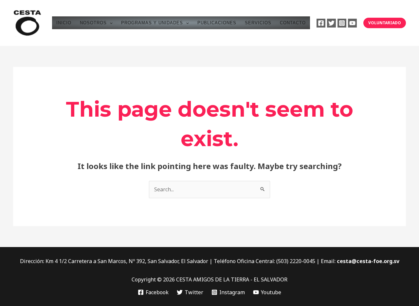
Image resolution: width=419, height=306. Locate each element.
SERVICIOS (258, 22)
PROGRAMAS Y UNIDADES (152, 22)
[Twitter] (331, 23)
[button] (110, 22)
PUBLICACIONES (216, 22)
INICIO (63, 22)
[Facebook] (321, 23)
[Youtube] (352, 23)
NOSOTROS (93, 22)
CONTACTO (293, 22)
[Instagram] (341, 23)
